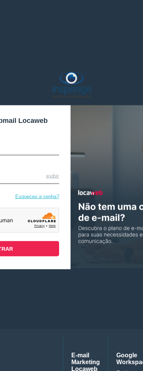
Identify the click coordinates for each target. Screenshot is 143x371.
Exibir (52, 175)
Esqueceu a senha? (37, 196)
